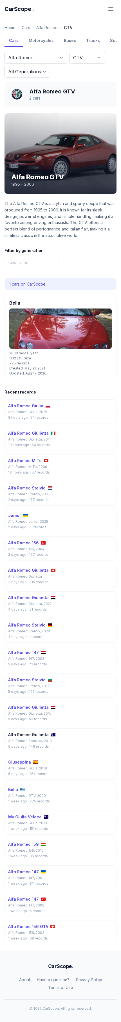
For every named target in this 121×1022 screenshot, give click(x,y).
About (24, 979)
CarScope (19, 9)
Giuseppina (19, 762)
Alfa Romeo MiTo (25, 460)
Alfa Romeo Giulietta (28, 433)
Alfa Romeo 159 (23, 844)
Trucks (93, 40)
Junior (14, 515)
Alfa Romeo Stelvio (27, 488)
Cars (26, 27)
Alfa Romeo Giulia (25, 405)
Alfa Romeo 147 (23, 652)
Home (10, 27)
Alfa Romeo (47, 27)
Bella (13, 789)
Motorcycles (41, 40)
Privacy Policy (89, 979)
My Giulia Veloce (25, 816)
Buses (70, 40)
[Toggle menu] (110, 9)
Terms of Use (60, 987)
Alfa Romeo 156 (23, 542)
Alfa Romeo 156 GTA (28, 926)
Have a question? (53, 979)
